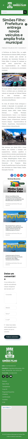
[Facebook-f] (3, 376)
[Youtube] (10, 376)
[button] (4, 5)
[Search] (25, 12)
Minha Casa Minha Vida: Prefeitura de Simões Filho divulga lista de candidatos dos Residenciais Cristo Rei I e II (15, 198)
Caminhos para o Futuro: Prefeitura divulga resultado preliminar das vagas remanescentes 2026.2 (14, 258)
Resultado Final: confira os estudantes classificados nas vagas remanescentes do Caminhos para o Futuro (14, 228)
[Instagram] (7, 376)
